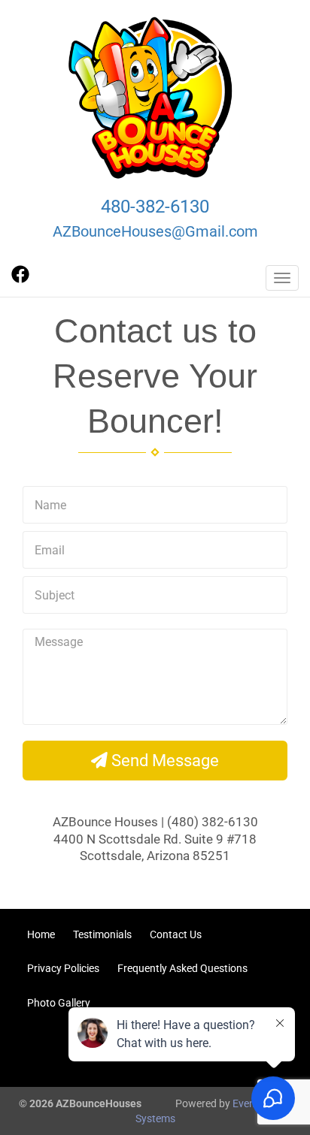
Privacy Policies (63, 968)
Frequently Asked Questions (182, 968)
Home (41, 934)
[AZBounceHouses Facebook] (20, 279)
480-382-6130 (155, 206)
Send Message (163, 760)
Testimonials (102, 934)
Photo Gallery (58, 1003)
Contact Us (176, 934)
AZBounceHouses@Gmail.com (155, 231)
